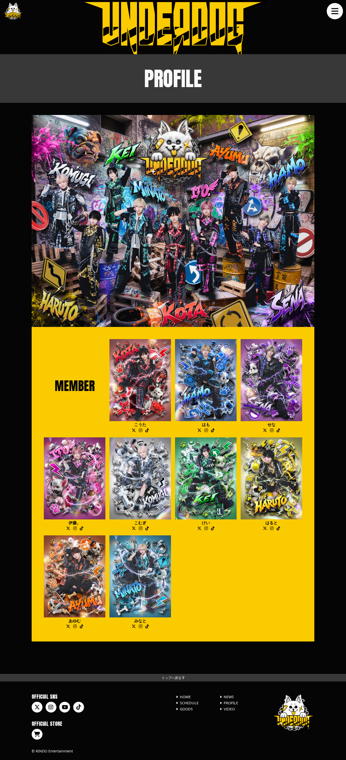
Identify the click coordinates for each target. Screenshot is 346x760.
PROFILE (231, 702)
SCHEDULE (189, 702)
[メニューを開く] (335, 11)
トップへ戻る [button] (172, 677)
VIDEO (229, 709)
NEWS (229, 696)
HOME (185, 696)
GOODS (186, 709)
